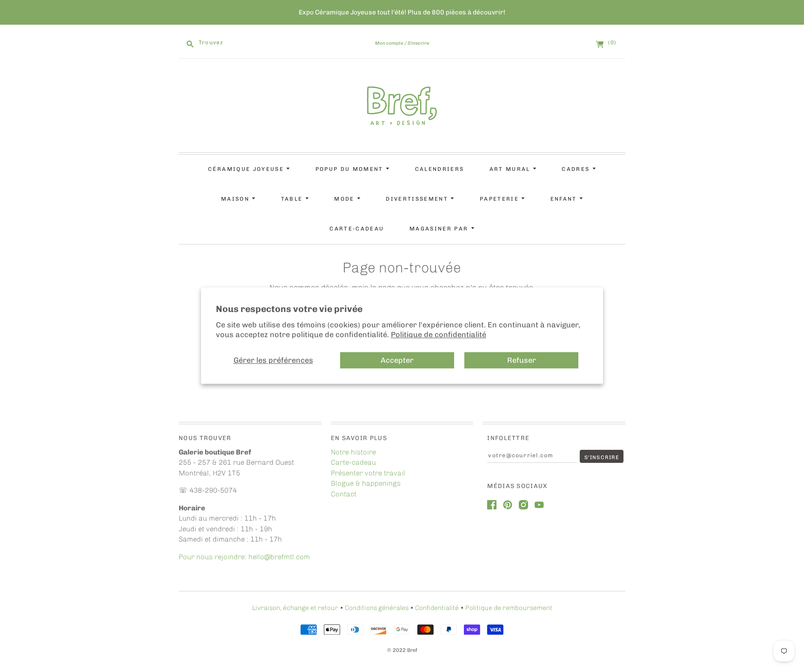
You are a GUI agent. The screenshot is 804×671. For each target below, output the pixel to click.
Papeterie (500, 199)
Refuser (521, 360)
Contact (343, 494)
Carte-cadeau (356, 228)
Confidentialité (437, 608)
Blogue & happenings (366, 483)
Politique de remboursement (508, 608)
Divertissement (418, 199)
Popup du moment (350, 169)
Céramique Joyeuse (247, 169)
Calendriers (439, 169)
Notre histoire (353, 452)
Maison (236, 199)
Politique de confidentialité (438, 335)
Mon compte (389, 43)
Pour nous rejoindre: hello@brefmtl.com (245, 557)
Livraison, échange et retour (295, 608)
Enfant (564, 199)
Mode (345, 199)
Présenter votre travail (368, 473)
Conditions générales (377, 608)
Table (293, 199)
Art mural (511, 169)
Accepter (397, 360)
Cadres (577, 169)
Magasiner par (440, 228)
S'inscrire (418, 43)
